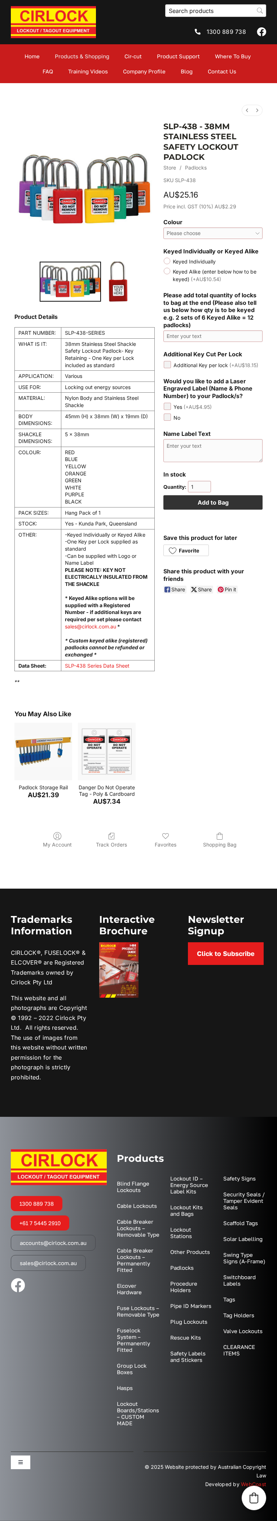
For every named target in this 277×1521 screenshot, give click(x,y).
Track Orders (111, 844)
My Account (57, 844)
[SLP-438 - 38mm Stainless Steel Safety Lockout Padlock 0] (70, 282)
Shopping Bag (220, 844)
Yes (192, 407)
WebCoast (253, 1484)
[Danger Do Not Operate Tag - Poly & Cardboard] (107, 751)
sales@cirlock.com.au (90, 626)
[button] (185, 550)
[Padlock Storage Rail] (43, 751)
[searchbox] (215, 10)
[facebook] (261, 31)
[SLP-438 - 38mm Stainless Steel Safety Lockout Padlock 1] (116, 282)
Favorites (165, 844)
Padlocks (196, 167)
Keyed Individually (194, 261)
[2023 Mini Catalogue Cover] (118, 945)
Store (169, 167)
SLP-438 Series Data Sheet (97, 666)
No (176, 418)
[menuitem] (247, 110)
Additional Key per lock (215, 365)
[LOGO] (53, 9)
